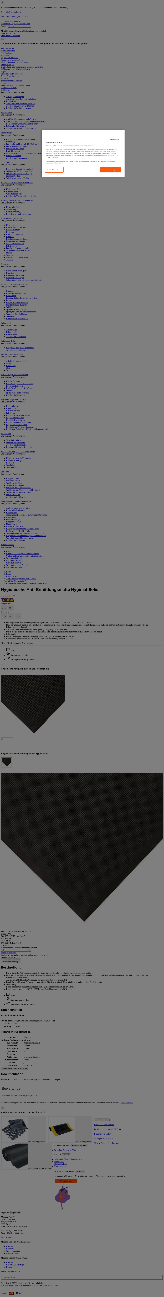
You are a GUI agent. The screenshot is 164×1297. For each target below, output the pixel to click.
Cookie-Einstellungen (54, 170)
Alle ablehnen (114, 139)
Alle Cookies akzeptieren (110, 170)
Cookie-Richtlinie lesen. (56, 163)
